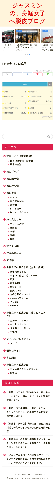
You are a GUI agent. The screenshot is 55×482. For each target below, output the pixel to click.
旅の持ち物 (13, 185)
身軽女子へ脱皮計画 (18, 364)
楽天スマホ (16, 291)
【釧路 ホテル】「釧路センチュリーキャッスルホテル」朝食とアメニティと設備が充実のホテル (28, 396)
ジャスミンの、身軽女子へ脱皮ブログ (27, 13)
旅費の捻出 (16, 283)
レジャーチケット (19, 212)
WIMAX (14, 305)
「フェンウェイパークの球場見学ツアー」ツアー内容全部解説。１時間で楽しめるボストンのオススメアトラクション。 (28, 459)
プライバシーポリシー (21, 474)
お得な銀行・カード (20, 294)
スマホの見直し (18, 272)
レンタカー (16, 208)
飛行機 (13, 205)
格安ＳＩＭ (16, 287)
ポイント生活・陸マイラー (24, 276)
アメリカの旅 (17, 224)
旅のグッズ (13, 171)
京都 (12, 231)
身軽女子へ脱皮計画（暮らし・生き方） (26, 314)
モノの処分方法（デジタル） (25, 369)
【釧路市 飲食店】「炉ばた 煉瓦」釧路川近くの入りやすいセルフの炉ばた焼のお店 (28, 427)
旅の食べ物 (13, 246)
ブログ (13, 343)
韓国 (12, 239)
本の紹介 (11, 357)
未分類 (10, 260)
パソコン (14, 302)
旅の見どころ (14, 219)
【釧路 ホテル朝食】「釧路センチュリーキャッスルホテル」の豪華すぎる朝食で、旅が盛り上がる (28, 412)
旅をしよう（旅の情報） (20, 156)
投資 (12, 279)
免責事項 (38, 474)
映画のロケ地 (14, 253)
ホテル (13, 197)
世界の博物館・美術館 (21, 161)
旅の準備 (11, 192)
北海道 (13, 228)
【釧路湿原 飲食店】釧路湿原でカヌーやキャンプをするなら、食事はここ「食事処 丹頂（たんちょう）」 (28, 443)
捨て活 (13, 373)
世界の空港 (16, 164)
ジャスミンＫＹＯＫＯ (19, 338)
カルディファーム (19, 320)
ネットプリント (18, 324)
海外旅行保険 (17, 201)
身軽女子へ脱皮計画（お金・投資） (26, 267)
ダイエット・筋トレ (20, 328)
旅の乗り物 (13, 178)
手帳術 (13, 332)
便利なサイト (14, 350)
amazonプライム (19, 298)
